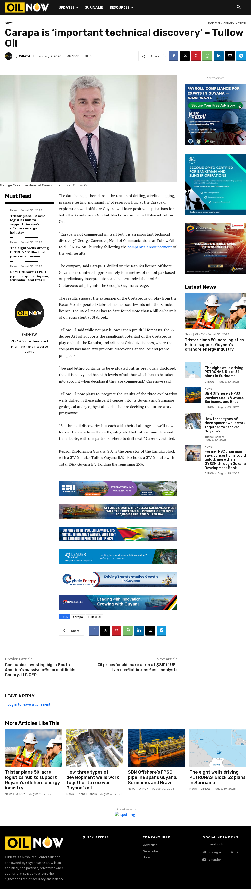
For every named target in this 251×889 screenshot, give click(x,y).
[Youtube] (204, 860)
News (9, 22)
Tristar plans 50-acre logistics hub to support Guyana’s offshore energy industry (27, 223)
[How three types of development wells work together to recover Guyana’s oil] (193, 421)
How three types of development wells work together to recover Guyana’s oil (225, 425)
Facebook (216, 844)
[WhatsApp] (207, 56)
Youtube (215, 859)
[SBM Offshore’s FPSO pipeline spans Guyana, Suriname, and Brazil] (193, 395)
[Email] (230, 56)
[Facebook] (173, 56)
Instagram (216, 852)
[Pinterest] (196, 56)
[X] (185, 56)
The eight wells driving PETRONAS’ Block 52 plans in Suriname (29, 251)
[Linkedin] (219, 56)
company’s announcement (150, 246)
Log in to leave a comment (28, 704)
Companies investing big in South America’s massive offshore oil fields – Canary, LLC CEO (41, 669)
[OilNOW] (9, 56)
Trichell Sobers (214, 437)
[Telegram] (241, 56)
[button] (238, 7)
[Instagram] (204, 852)
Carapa (78, 617)
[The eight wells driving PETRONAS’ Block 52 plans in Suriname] (193, 370)
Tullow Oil (94, 617)
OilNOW (24, 56)
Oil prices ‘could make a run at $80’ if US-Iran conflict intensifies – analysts (137, 667)
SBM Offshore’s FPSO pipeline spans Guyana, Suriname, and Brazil (29, 275)
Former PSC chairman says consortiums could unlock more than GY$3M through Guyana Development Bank (225, 459)
